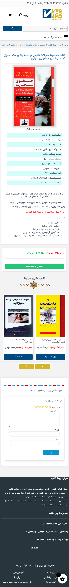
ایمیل (56, 439)
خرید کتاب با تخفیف (48, 45)
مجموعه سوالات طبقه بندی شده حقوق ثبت (20, 340)
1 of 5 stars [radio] (49, 406)
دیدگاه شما (54, 411)
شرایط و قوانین (51, 577)
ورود (25, 15)
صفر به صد (8, 582)
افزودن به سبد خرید (34, 266)
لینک (12, 501)
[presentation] (42, 366)
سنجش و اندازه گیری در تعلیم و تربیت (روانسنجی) (52, 340)
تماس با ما (51, 582)
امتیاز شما (56, 407)
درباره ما (17, 577)
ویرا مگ (51, 573)
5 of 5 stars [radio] (36, 406)
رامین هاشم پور (40, 140)
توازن (44, 135)
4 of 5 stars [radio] (39, 406)
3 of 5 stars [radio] (43, 406)
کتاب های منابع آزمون (27, 45)
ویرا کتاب (64, 45)
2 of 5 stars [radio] (46, 406)
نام (57, 429)
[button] (65, 369)
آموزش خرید (17, 573)
